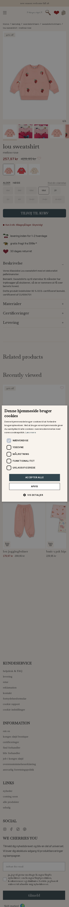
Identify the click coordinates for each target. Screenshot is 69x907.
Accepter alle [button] (34, 477)
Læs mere (30, 432)
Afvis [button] (34, 486)
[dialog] (34, 453)
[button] (34, 495)
